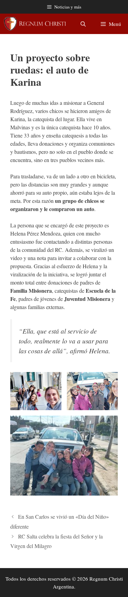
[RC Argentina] (34, 24)
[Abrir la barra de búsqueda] (83, 24)
